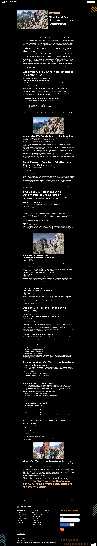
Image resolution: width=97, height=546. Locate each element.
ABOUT (47, 512)
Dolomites (25, 40)
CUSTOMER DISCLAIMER (36, 524)
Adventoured (25, 471)
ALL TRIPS (20, 520)
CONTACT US (48, 516)
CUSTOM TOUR (20, 522)
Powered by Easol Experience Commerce (26, 540)
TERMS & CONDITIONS (36, 516)
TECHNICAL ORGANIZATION (37, 514)
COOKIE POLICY (35, 520)
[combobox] (93, 545)
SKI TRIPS (19, 516)
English (92, 544)
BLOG (47, 514)
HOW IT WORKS (35, 512)
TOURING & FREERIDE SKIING (23, 518)
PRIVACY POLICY (35, 518)
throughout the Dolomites (40, 471)
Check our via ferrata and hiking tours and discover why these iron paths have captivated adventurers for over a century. (47, 482)
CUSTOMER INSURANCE (36, 522)
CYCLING (19, 512)
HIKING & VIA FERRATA (22, 514)
